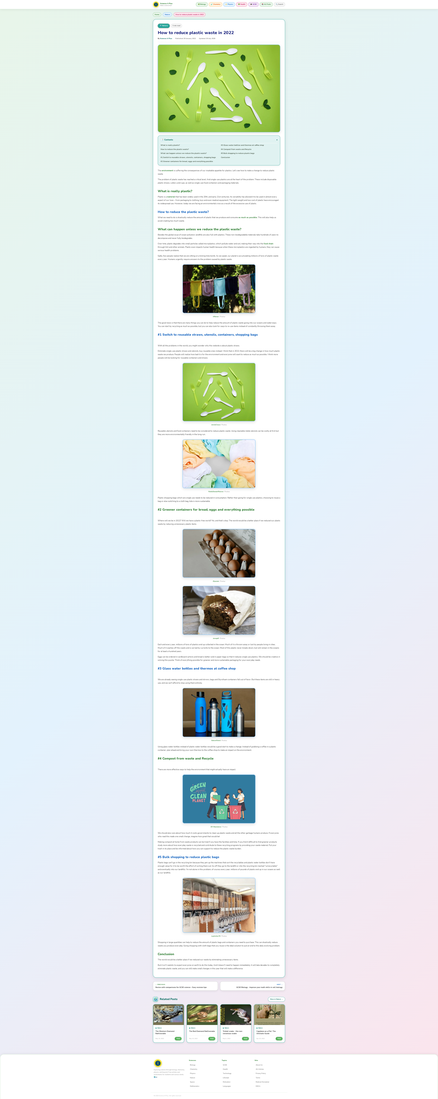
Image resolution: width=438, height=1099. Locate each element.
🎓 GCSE (253, 4)
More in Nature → (276, 999)
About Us (259, 1065)
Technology (227, 1073)
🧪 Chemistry (215, 4)
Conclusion (225, 157)
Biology (192, 1065)
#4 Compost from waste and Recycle (236, 149)
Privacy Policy (261, 1073)
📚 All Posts (266, 4)
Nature (167, 14)
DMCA (258, 1086)
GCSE (225, 1065)
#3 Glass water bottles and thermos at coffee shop (242, 145)
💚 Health (241, 4)
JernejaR (216, 638)
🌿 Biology (202, 4)
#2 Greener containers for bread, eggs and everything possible (187, 161)
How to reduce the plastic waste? (175, 149)
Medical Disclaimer (262, 1082)
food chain (268, 243)
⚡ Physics (229, 4)
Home (157, 14)
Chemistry (193, 1069)
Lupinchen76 (215, 936)
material (171, 197)
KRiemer (216, 317)
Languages (227, 1086)
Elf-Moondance (216, 827)
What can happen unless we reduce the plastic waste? (184, 153)
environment (167, 170)
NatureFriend (215, 740)
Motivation (226, 1082)
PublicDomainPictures (215, 492)
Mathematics (194, 1086)
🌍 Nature (164, 26)
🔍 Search (279, 4)
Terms (258, 1078)
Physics (193, 1073)
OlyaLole (216, 581)
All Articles (260, 1069)
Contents (167, 139)
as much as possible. (247, 217)
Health (225, 1069)
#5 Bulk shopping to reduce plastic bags (237, 153)
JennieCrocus (215, 425)
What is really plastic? (170, 145)
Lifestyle (226, 1078)
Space (192, 1082)
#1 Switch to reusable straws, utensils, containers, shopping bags (188, 157)
